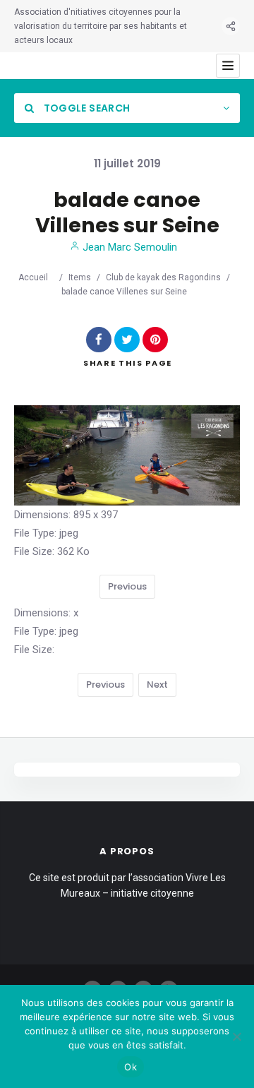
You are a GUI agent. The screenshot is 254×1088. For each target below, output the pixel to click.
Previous (127, 586)
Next (157, 684)
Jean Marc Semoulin (128, 247)
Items (79, 277)
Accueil (33, 277)
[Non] (236, 1036)
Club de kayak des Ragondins (163, 277)
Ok (130, 1066)
